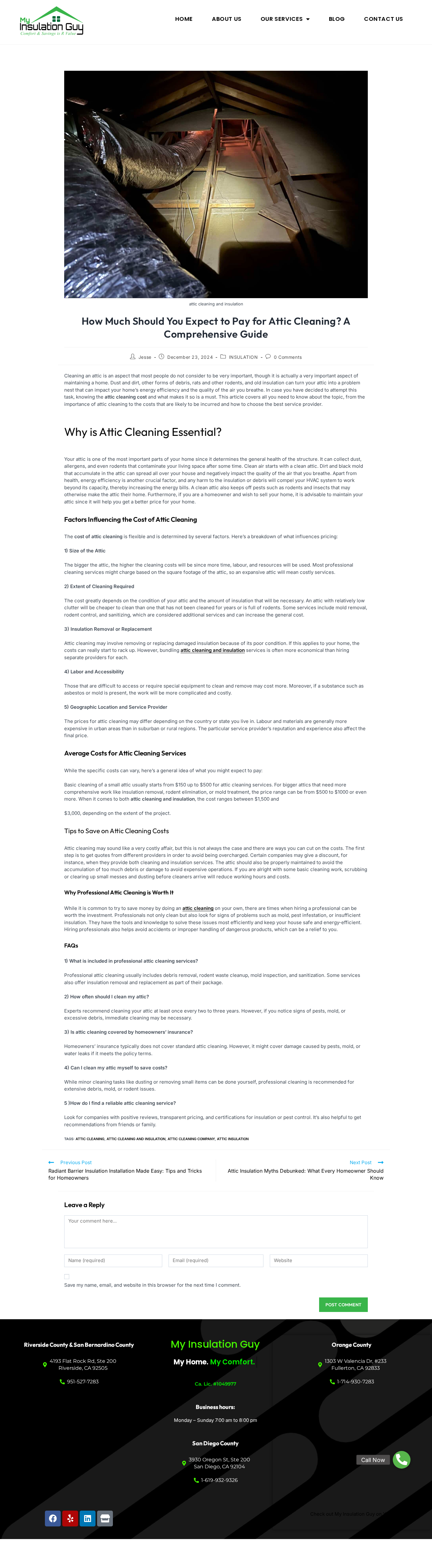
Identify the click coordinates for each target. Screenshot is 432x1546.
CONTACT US (383, 19)
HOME (184, 19)
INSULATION (243, 357)
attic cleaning (90, 1139)
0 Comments (288, 357)
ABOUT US (227, 19)
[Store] (105, 1518)
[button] (401, 1460)
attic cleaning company (191, 1139)
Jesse (145, 357)
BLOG (337, 19)
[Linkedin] (88, 1518)
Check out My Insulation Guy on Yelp (351, 1514)
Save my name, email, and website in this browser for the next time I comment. (152, 1285)
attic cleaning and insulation (136, 1139)
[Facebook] (53, 1518)
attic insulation (233, 1139)
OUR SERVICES (282, 19)
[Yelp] (70, 1518)
